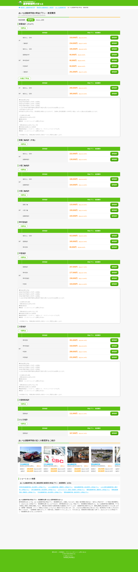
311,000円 (77, 471)
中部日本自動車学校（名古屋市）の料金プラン (32, 487)
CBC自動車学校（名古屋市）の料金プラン (43, 489)
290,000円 (74, 88)
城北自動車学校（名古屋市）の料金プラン (86, 487)
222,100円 (30, 471)
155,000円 (74, 210)
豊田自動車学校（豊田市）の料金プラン (98, 489)
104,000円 (74, 185)
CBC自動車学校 (48, 464)
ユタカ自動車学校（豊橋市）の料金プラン (60, 487)
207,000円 (74, 267)
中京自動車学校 (24, 464)
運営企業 (54, 552)
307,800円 (101, 471)
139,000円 (74, 159)
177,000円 (74, 272)
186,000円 (74, 179)
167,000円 (74, 433)
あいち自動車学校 (60, 7)
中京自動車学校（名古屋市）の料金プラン (50, 492)
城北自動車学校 (71, 464)
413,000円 (74, 236)
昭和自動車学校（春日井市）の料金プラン (76, 492)
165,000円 (74, 241)
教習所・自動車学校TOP (28, 7)
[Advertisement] (36, 532)
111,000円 (74, 413)
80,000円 (73, 247)
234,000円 (74, 43)
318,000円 (74, 37)
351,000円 (74, 340)
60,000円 (73, 55)
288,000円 (54, 469)
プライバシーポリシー (72, 552)
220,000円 (74, 216)
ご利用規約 (61, 552)
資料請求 (114, 37)
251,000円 (74, 72)
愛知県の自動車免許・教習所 (45, 7)
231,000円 (74, 357)
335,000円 (74, 49)
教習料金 (30, 20)
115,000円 (74, 204)
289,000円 (74, 352)
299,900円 (30, 469)
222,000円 (74, 154)
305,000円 (74, 94)
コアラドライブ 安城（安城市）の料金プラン (71, 489)
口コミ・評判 (40, 20)
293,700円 (101, 469)
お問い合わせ (82, 552)
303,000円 (54, 471)
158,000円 (74, 278)
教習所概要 (22, 20)
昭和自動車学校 (95, 464)
